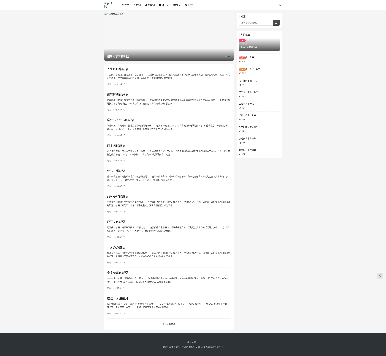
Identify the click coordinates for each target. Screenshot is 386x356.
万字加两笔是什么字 (248, 80)
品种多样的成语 (117, 196)
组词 (138, 4)
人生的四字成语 (117, 69)
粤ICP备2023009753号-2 (210, 347)
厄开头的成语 (116, 222)
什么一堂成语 (116, 171)
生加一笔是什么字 (247, 103)
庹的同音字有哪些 (247, 138)
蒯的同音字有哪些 (247, 150)
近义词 (165, 4)
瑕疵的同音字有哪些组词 (122, 56)
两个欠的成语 (116, 145)
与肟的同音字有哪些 (248, 127)
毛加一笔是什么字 (248, 47)
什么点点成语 (116, 247)
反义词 (151, 4)
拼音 (190, 4)
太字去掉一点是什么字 (249, 69)
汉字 (126, 4)
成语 (109, 84)
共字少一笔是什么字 (248, 92)
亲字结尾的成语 (117, 273)
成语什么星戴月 (117, 298)
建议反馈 (191, 342)
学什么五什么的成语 (120, 120)
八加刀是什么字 (246, 57)
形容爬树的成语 (117, 94)
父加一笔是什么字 (247, 115)
